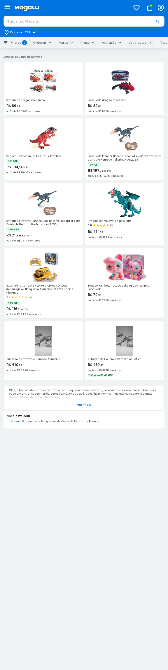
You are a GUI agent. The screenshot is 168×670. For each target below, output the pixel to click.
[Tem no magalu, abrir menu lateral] (7, 6)
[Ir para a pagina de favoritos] (136, 7)
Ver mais (84, 404)
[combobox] (84, 21)
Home (14, 421)
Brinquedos (30, 421)
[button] (157, 21)
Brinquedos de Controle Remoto (63, 421)
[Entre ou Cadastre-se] (160, 7)
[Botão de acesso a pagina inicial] (71, 7)
